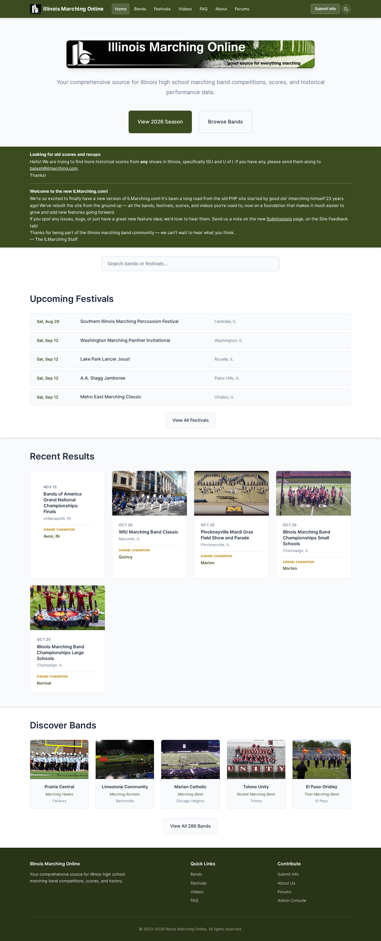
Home (120, 8)
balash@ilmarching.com (54, 168)
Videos (185, 8)
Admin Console (292, 900)
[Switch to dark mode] (346, 9)
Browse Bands (225, 122)
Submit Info (325, 8)
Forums (242, 8)
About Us (286, 883)
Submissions (279, 218)
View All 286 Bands (190, 826)
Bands (140, 8)
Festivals (162, 8)
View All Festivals (190, 420)
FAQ (204, 8)
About (221, 8)
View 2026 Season (160, 122)
